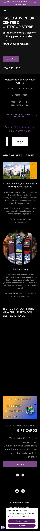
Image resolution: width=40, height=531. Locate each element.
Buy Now (20, 464)
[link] (18, 475)
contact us (10, 59)
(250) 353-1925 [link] (11, 68)
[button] (7, 11)
